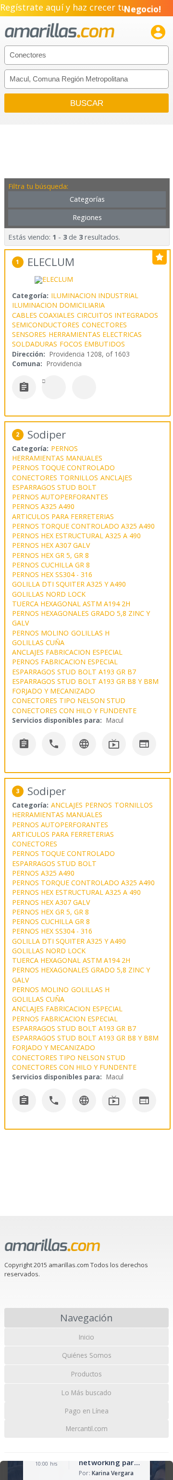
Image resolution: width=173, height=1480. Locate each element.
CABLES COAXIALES (43, 315)
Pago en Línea (87, 1410)
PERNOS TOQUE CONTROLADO (63, 467)
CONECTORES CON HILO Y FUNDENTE (74, 710)
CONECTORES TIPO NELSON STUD (68, 700)
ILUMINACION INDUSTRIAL (94, 295)
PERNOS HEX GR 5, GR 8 (50, 555)
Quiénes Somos (86, 1355)
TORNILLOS (79, 477)
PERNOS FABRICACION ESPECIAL (65, 661)
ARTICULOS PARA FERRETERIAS (63, 516)
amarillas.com (59, 31)
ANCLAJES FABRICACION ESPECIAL (67, 652)
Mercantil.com (87, 1428)
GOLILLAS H (90, 632)
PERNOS (64, 448)
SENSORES (29, 334)
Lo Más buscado (86, 1392)
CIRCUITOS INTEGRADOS (117, 315)
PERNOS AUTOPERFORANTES (60, 496)
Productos (86, 1373)
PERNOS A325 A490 (43, 506)
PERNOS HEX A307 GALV (51, 545)
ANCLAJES (116, 477)
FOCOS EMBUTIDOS (92, 343)
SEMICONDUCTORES (45, 324)
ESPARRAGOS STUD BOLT (54, 487)
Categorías (87, 199)
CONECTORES (104, 324)
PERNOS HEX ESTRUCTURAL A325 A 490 (76, 535)
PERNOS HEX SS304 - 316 (52, 574)
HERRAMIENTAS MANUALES (57, 457)
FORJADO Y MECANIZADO (53, 690)
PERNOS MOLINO (40, 632)
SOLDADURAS (34, 343)
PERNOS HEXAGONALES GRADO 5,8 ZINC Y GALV (81, 618)
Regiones (87, 217)
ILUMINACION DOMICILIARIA (58, 305)
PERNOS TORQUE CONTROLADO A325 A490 (83, 526)
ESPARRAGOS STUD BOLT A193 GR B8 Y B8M (85, 681)
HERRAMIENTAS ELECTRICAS (95, 334)
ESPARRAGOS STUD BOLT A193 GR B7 (74, 671)
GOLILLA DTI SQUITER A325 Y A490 (69, 584)
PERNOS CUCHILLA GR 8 (51, 564)
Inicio (86, 1336)
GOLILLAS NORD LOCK (49, 594)
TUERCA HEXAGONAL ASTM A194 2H (71, 603)
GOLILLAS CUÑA (38, 642)
